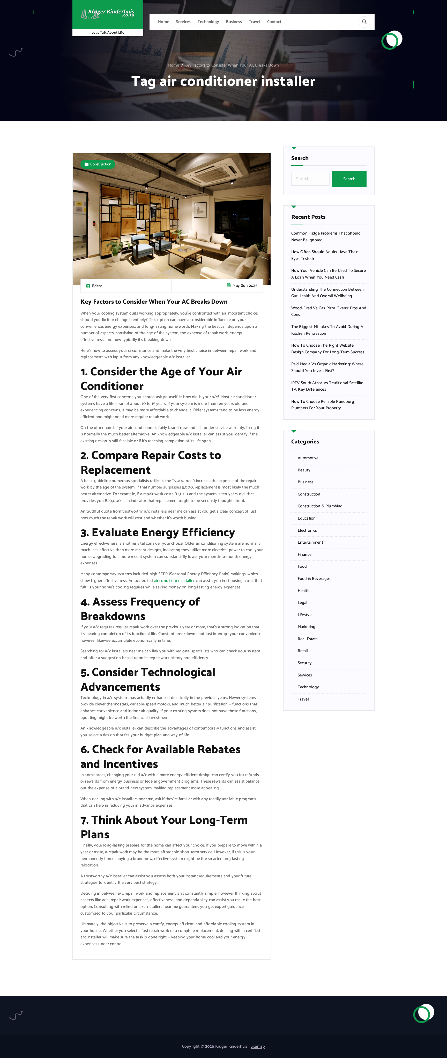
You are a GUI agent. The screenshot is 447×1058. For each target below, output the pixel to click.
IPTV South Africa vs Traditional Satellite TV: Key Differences (327, 386)
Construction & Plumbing (320, 506)
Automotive (308, 458)
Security (305, 663)
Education (307, 518)
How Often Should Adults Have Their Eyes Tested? (324, 255)
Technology (208, 21)
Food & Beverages (314, 578)
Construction (100, 164)
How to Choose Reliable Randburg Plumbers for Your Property (322, 405)
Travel (254, 21)
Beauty (304, 470)
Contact (274, 21)
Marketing (306, 627)
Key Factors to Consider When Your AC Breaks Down (231, 65)
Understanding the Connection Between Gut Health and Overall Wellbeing (327, 293)
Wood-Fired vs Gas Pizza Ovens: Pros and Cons (328, 311)
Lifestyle (305, 615)
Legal (303, 603)
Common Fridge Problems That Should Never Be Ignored (326, 236)
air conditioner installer (174, 580)
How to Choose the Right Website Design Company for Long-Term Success (328, 348)
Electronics (307, 530)
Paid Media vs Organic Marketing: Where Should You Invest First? (327, 367)
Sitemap (258, 1046)
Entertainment (310, 542)
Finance (304, 554)
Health (304, 591)
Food (302, 566)
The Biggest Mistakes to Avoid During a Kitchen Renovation (327, 330)
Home (163, 21)
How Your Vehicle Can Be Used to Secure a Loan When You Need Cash (328, 274)
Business (234, 21)
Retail (303, 651)
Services (183, 21)
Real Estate (308, 639)
